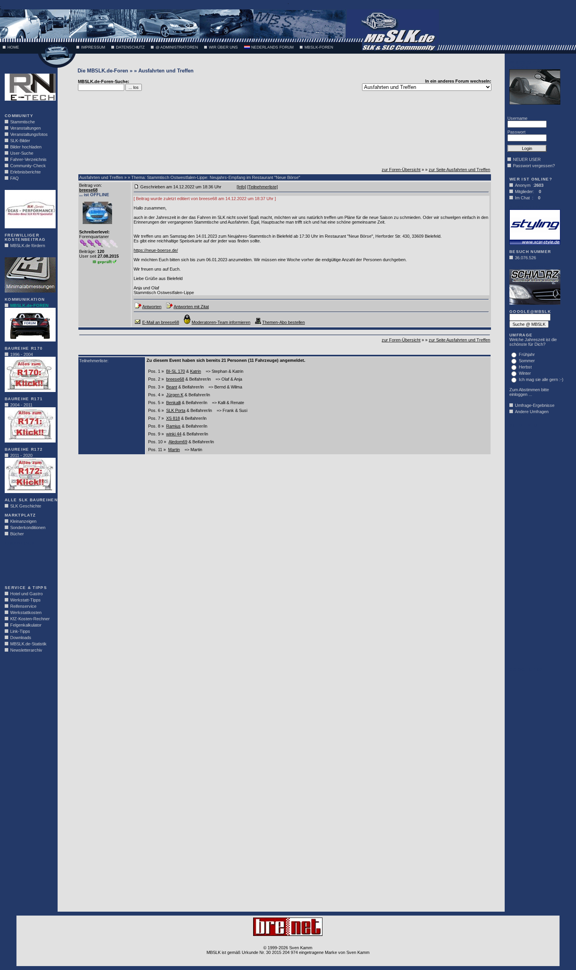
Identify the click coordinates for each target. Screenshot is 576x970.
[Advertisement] (28, 563)
